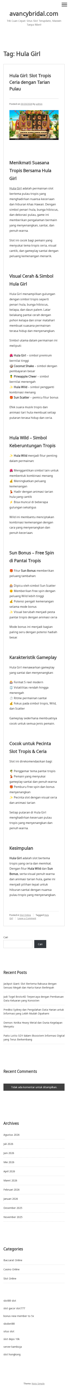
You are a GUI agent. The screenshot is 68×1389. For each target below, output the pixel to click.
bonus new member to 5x (18, 1316)
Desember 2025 (12, 1208)
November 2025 (12, 1217)
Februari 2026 (11, 1189)
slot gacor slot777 (14, 1308)
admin (39, 104)
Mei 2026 (8, 1162)
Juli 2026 (8, 1144)
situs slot (8, 1331)
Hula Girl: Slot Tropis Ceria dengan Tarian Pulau (30, 82)
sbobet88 (9, 1323)
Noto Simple (38, 1383)
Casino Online (11, 1269)
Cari (5, 937)
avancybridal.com (34, 13)
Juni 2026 (8, 1153)
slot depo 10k (11, 1339)
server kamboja (12, 1346)
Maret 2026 (10, 1180)
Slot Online (25, 915)
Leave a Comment (27, 918)
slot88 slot (9, 1300)
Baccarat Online (12, 1260)
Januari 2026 (10, 1198)
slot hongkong (11, 1354)
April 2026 (9, 1171)
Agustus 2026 (11, 1134)
